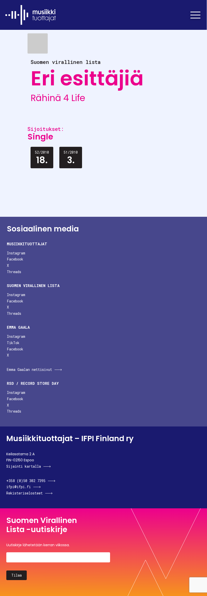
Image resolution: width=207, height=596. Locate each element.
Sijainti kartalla (23, 466)
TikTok (13, 342)
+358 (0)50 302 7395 (25, 480)
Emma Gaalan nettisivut (29, 369)
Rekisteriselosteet (24, 493)
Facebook (15, 259)
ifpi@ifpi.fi (18, 486)
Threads (14, 271)
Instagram (16, 253)
